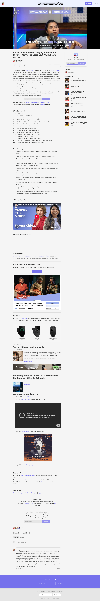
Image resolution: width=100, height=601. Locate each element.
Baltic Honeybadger (28, 465)
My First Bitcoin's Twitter (26, 256)
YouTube (27, 493)
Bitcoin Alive (27, 397)
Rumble (42, 103)
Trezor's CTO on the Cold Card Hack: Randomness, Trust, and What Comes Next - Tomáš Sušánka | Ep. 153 (78, 110)
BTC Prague (25, 431)
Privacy (49, 591)
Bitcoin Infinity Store (46, 482)
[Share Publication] (83, 3)
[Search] (80, 3)
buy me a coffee (29, 503)
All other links (50, 493)
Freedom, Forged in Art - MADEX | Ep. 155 (79, 98)
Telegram (21, 493)
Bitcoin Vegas (26, 399)
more (48, 103)
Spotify (32, 103)
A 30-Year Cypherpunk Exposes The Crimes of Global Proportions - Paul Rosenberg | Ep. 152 (79, 117)
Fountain (36, 103)
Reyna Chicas (29, 70)
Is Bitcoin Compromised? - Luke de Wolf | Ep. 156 (78, 85)
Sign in (96, 3)
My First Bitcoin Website (42, 256)
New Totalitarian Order (32, 264)
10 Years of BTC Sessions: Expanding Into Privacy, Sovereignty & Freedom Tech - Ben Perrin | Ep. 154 (78, 104)
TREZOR (24, 318)
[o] (38, 447)
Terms (53, 591)
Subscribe (88, 3)
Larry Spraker (19, 550)
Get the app (56, 594)
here (55, 503)
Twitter (27, 103)
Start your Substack (46, 594)
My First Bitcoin (55, 70)
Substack (43, 598)
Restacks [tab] (22, 537)
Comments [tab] (16, 537)
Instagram (34, 493)
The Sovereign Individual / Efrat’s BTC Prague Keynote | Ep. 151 (79, 123)
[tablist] (19, 537)
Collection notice (59, 591)
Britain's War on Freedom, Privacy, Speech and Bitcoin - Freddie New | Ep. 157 (78, 79)
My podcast (41, 493)
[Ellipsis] (60, 550)
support (43, 105)
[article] (76, 80)
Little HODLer (26, 480)
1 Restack (27, 527)
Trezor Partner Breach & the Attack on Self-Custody (77, 92)
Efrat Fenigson (19, 60)
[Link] (11, 111)
